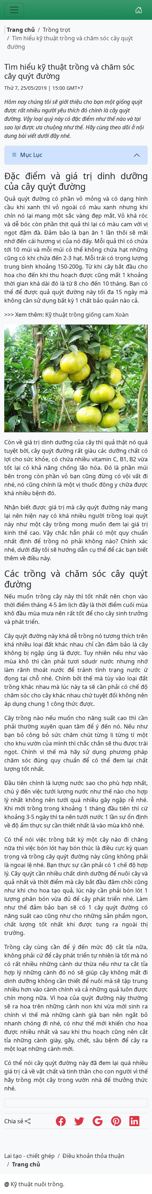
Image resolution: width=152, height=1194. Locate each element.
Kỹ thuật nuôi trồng (33, 1184)
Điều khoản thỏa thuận (93, 1156)
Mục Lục (31, 155)
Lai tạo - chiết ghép (29, 1156)
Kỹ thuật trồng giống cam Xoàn (87, 314)
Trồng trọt (56, 30)
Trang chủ (21, 30)
